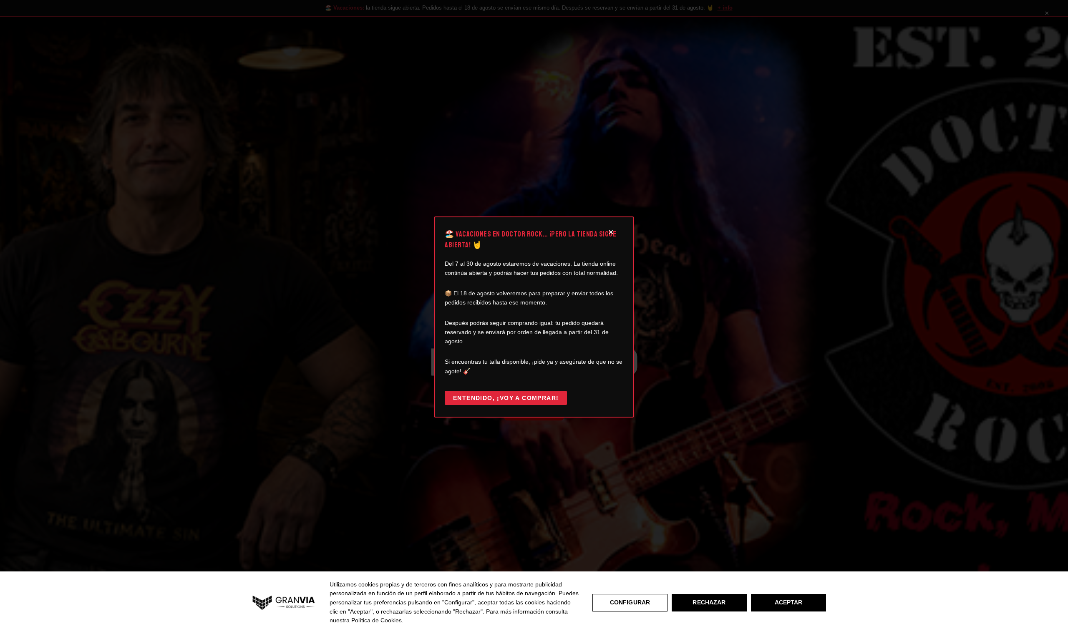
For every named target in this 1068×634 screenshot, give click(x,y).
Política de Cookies (376, 620)
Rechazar (709, 602)
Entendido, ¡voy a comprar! (506, 398)
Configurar (630, 602)
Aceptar (789, 602)
